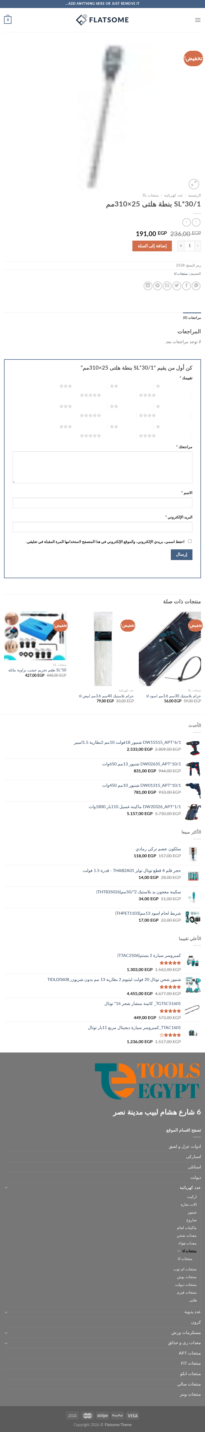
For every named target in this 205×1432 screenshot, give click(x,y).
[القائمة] (198, 19)
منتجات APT (190, 1353)
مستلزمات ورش (186, 1333)
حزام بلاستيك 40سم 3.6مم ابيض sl (106, 696)
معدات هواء (188, 1243)
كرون (196, 1322)
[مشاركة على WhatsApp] (196, 285)
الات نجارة (189, 1205)
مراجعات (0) (192, 317)
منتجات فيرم (187, 1292)
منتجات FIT (191, 1363)
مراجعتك (184, 447)
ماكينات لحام (187, 1228)
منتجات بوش (187, 1277)
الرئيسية (194, 195)
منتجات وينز (190, 1394)
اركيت (192, 1197)
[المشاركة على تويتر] (176, 285)
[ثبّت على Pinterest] (157, 285)
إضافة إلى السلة (152, 246)
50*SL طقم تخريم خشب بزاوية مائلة (37, 670)
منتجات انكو (190, 1374)
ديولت (195, 1177)
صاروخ (191, 1220)
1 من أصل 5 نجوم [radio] (177, 386)
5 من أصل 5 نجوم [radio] (118, 395)
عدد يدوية (192, 1312)
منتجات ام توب (185, 1269)
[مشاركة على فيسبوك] (186, 285)
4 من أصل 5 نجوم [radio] (173, 395)
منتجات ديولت (186, 1285)
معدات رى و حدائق (184, 1343)
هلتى (193, 1300)
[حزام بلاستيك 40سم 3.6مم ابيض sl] (103, 649)
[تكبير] (194, 184)
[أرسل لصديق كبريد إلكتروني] (167, 285)
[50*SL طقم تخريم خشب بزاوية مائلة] (35, 636)
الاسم (186, 493)
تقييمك (186, 378)
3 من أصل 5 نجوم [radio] (89, 386)
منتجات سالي (189, 1384)
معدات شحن (187, 1236)
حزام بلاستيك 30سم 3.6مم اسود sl (173, 696)
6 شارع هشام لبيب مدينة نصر (157, 1112)
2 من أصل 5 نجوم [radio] (135, 386)
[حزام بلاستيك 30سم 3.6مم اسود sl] (170, 649)
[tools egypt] (102, 20)
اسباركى (193, 1157)
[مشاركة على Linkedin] (148, 285)
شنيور (192, 1212)
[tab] (192, 317)
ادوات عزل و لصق (185, 1146)
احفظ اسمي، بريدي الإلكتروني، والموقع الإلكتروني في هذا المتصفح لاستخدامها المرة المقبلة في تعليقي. (105, 542)
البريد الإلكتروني (178, 517)
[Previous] (201, 662)
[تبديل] (6, 1188)
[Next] (4, 662)
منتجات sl (151, 195)
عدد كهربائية (173, 195)
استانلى (194, 1167)
